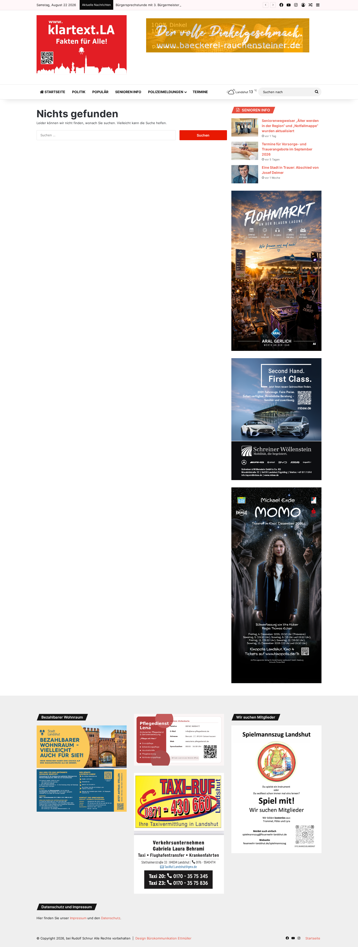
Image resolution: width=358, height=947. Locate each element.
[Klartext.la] (82, 45)
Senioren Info (128, 92)
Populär (100, 92)
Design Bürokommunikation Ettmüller (163, 938)
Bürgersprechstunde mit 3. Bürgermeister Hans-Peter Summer (163, 5)
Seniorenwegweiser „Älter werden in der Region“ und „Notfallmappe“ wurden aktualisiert (290, 125)
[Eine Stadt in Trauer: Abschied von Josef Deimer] (244, 174)
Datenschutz (110, 918)
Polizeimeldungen (165, 92)
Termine (200, 92)
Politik (78, 92)
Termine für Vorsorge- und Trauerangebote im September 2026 (287, 149)
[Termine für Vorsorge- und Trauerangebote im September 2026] (244, 151)
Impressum (78, 918)
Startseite (54, 92)
